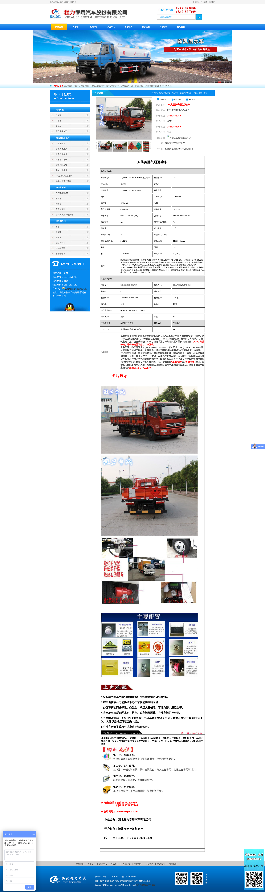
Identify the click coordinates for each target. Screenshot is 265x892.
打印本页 (177, 99)
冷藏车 (58, 126)
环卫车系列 (61, 187)
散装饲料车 (60, 243)
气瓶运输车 (60, 143)
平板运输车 (60, 253)
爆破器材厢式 (61, 159)
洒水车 (58, 120)
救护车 (58, 237)
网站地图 (173, 864)
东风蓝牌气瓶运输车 (175, 143)
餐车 (57, 227)
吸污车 (58, 198)
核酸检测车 (60, 248)
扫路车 (58, 115)
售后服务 (128, 27)
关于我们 (76, 27)
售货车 (58, 232)
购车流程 (163, 27)
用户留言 (146, 27)
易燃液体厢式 (61, 154)
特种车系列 (61, 221)
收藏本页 (163, 99)
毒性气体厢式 (61, 170)
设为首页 (204, 2)
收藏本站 (196, 2)
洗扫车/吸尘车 (62, 193)
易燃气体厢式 (61, 149)
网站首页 (59, 27)
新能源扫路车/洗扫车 (65, 215)
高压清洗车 (60, 209)
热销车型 (60, 109)
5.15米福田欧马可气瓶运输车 (179, 149)
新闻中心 (94, 27)
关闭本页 (192, 99)
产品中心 (111, 27)
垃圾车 (58, 204)
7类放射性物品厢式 (64, 176)
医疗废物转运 (61, 131)
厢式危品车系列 (62, 138)
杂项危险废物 (61, 165)
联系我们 (212, 2)
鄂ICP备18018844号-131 (145, 885)
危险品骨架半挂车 (63, 181)
